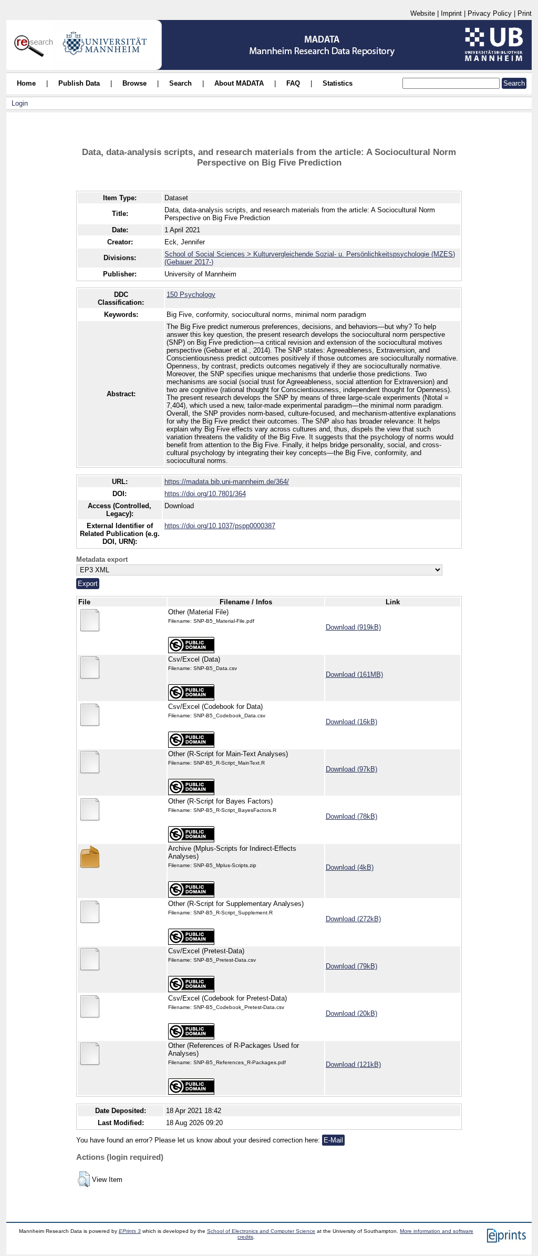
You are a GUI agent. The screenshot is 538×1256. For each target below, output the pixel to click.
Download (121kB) (353, 1064)
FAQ (293, 83)
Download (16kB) (351, 722)
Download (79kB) (351, 966)
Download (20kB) (351, 1013)
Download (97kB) (351, 769)
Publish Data (79, 83)
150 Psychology (191, 294)
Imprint (451, 13)
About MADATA (239, 83)
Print (525, 13)
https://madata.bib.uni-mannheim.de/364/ (226, 482)
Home (26, 83)
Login (20, 103)
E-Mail (333, 1140)
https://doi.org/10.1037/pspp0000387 (219, 526)
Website (422, 13)
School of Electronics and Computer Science (261, 1231)
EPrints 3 (130, 1231)
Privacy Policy (490, 13)
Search (180, 83)
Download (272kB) (353, 919)
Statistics (338, 83)
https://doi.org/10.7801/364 (205, 494)
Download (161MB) (354, 674)
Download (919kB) (353, 627)
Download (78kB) (351, 816)
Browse (134, 83)
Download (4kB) (350, 867)
